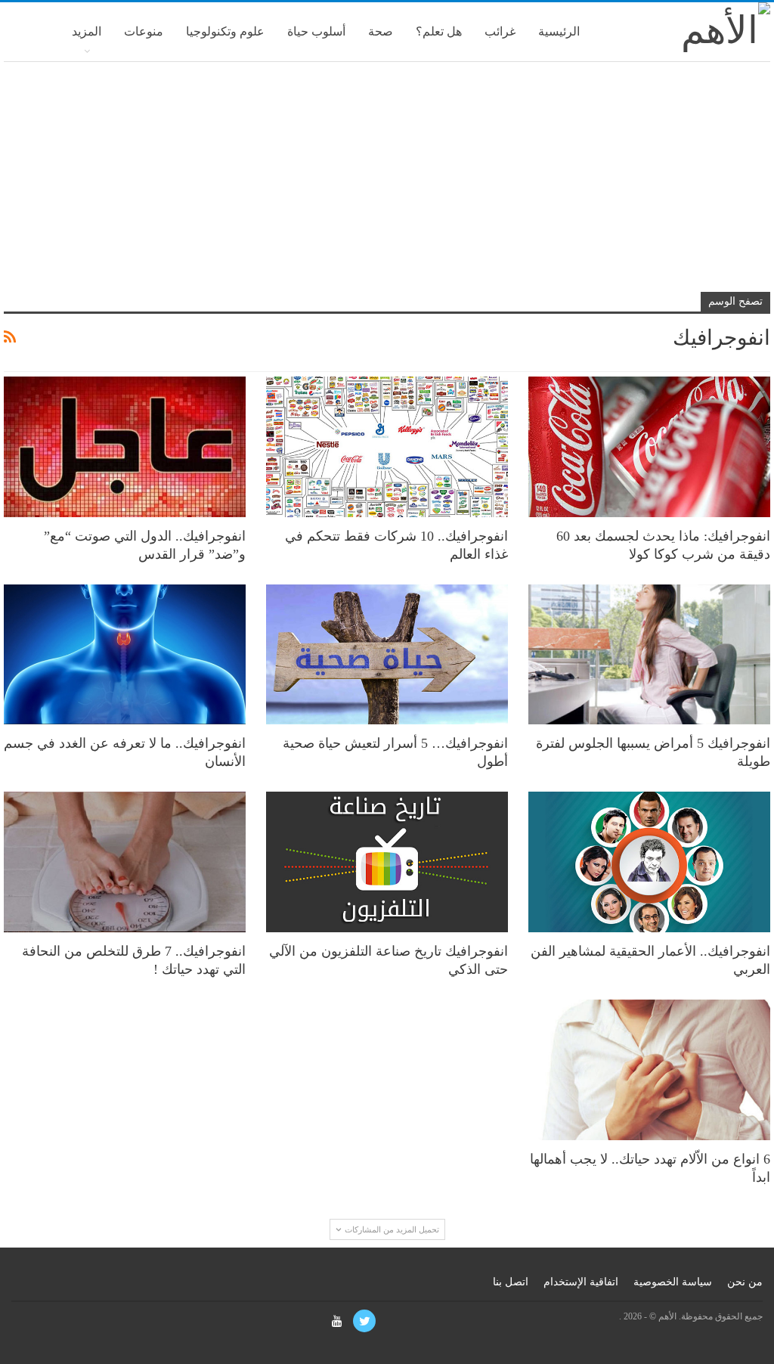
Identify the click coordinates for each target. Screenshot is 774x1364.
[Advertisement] (387, 183)
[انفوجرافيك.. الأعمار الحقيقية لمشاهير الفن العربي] (649, 862)
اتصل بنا (510, 1282)
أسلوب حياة (316, 31)
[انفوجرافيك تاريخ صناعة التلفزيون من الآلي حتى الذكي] (387, 862)
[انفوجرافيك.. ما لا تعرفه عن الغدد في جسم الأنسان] (125, 654)
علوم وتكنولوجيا (225, 31)
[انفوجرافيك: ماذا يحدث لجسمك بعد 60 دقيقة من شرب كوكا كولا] (649, 447)
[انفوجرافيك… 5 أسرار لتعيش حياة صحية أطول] (387, 654)
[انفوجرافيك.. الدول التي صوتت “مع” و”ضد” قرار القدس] (125, 447)
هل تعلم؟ (439, 31)
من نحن (745, 1282)
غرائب (500, 31)
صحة (380, 31)
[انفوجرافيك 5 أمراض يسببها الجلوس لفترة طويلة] (649, 654)
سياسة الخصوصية (672, 1282)
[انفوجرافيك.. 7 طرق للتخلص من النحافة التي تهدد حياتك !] (125, 862)
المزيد (86, 31)
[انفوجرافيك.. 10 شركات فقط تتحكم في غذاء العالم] (387, 447)
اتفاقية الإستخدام (580, 1282)
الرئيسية (559, 31)
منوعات (143, 31)
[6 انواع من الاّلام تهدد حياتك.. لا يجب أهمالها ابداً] (649, 1070)
